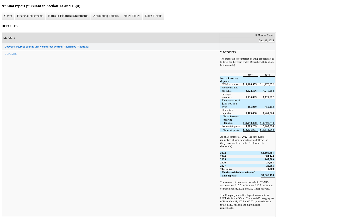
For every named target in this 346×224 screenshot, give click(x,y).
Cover (8, 15)
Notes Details (153, 15)
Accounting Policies (106, 15)
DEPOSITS (11, 54)
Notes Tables (132, 15)
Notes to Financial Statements (68, 15)
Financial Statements (30, 15)
